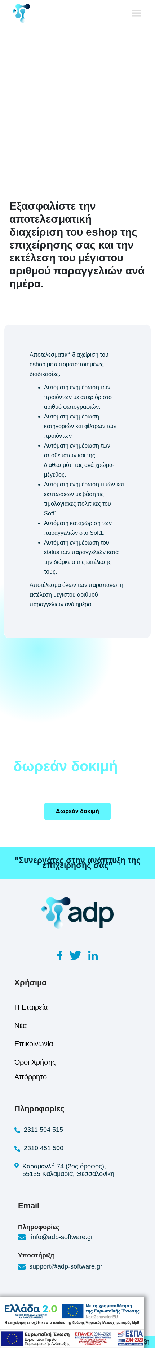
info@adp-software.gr (61, 1237)
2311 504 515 (43, 1129)
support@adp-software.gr (65, 1266)
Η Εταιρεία (31, 1007)
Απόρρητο (30, 1077)
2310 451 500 (43, 1148)
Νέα (20, 1025)
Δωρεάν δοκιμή (77, 811)
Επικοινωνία (33, 1044)
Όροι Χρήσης (35, 1062)
